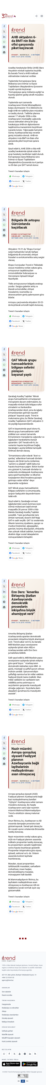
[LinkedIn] (30, 1054)
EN (19, 1081)
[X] (14, 1054)
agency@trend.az (7, 980)
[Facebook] (9, 1054)
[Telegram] (25, 1054)
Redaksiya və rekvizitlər (10, 1008)
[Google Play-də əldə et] (30, 1064)
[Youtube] (19, 1054)
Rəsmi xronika (7, 995)
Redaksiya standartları (10, 1015)
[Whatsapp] (4, 1054)
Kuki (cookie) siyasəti (9, 1041)
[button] (4, 26)
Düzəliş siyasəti (7, 1018)
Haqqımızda (6, 1004)
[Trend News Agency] (8, 959)
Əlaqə (4, 1011)
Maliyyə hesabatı (8, 1022)
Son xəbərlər (6, 992)
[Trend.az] (9, 16)
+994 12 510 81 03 (8, 977)
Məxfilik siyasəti (7, 1034)
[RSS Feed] (35, 1054)
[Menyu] (41, 16)
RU (27, 1081)
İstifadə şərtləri (7, 1031)
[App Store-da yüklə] (11, 1064)
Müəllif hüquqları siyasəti (11, 1038)
